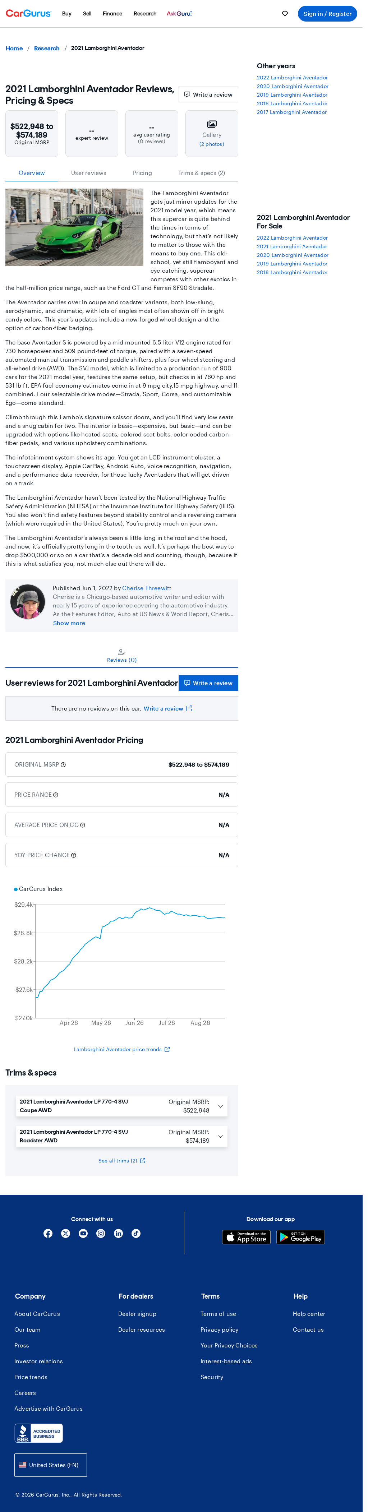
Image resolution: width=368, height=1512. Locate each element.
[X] (65, 1236)
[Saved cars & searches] (285, 14)
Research (47, 48)
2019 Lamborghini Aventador (292, 95)
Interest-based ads (226, 1361)
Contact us (308, 1329)
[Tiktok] (136, 1236)
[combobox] (50, 1465)
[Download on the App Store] (246, 1238)
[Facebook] (47, 1236)
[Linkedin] (118, 1236)
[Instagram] (100, 1236)
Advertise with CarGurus (48, 1408)
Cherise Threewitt (146, 587)
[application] (121, 956)
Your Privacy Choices (229, 1345)
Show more (69, 622)
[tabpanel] (121, 694)
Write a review (213, 94)
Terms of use (218, 1313)
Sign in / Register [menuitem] (327, 13)
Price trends (30, 1376)
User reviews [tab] (88, 172)
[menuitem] (66, 13)
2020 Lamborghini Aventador (292, 86)
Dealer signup (137, 1313)
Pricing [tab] (142, 172)
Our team (27, 1329)
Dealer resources (141, 1329)
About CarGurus (37, 1313)
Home (14, 48)
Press (21, 1345)
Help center (309, 1313)
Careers (25, 1392)
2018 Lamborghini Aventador (292, 103)
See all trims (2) (117, 1160)
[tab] (121, 655)
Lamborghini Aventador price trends (118, 1049)
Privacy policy (220, 1329)
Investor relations (38, 1361)
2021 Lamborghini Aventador (292, 246)
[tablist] (121, 172)
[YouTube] (83, 1236)
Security (212, 1376)
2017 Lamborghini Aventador (292, 112)
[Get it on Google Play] (300, 1238)
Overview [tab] (32, 172)
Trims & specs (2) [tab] (201, 172)
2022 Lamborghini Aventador (292, 77)
